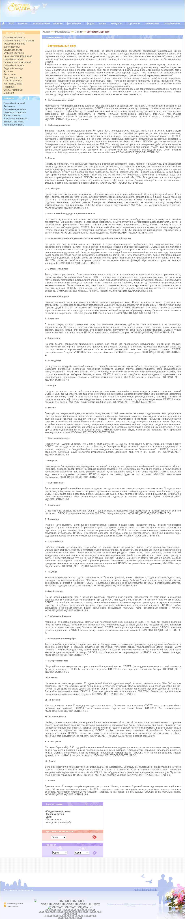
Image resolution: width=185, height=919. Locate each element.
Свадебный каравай (14, 103)
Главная (46, 32)
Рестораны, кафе (12, 83)
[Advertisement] (119, 13)
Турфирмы (9, 86)
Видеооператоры (12, 77)
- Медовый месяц (54, 814)
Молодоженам (63, 32)
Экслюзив (8, 93)
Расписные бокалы (13, 124)
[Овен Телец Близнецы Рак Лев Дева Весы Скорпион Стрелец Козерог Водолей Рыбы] (58, 837)
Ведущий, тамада (13, 68)
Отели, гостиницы (13, 89)
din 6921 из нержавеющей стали (134, 904)
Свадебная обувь (12, 49)
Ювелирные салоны (14, 43)
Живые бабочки (11, 115)
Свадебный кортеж (13, 65)
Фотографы (9, 74)
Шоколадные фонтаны (15, 118)
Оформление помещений (17, 62)
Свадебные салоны (14, 37)
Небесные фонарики (14, 112)
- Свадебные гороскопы (57, 811)
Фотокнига (9, 106)
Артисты (8, 71)
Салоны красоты (12, 80)
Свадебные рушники (14, 109)
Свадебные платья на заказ (18, 40)
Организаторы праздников (17, 56)
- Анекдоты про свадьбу (58, 822)
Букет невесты (11, 46)
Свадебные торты (13, 59)
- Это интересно (53, 819)
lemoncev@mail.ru (15, 904)
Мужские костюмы (13, 53)
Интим (78, 32)
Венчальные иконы (13, 121)
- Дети (48, 816)
